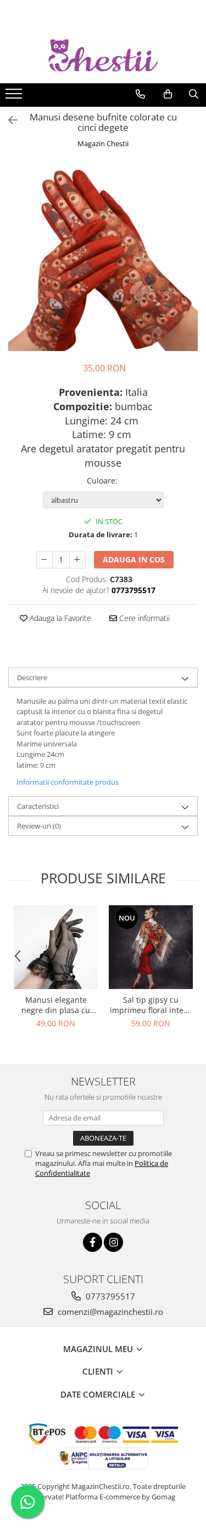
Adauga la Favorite (59, 618)
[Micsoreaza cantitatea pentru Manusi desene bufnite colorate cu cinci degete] (44, 559)
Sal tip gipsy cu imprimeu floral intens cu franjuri (151, 1005)
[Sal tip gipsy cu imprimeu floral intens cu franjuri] (151, 947)
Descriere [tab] (32, 677)
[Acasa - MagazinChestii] (103, 57)
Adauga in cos (134, 559)
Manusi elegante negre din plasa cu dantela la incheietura (56, 1005)
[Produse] (15, 97)
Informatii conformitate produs (67, 782)
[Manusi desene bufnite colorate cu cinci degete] (103, 256)
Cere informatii (143, 618)
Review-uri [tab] (39, 826)
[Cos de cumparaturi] (168, 94)
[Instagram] (113, 1242)
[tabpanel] (103, 256)
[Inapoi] (8, 120)
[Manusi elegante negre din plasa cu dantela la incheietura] (56, 947)
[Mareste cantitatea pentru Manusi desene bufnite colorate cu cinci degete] (77, 559)
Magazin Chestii (103, 143)
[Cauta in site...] (193, 94)
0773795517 (109, 1296)
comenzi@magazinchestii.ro (109, 1311)
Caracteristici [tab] (38, 806)
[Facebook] (92, 1242)
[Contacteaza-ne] (140, 94)
